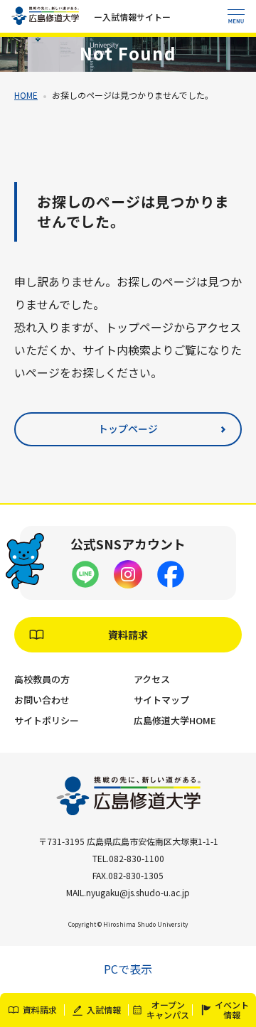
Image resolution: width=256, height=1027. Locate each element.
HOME (26, 95)
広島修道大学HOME (175, 720)
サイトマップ (161, 699)
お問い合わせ (42, 699)
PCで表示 (128, 968)
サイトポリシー (46, 720)
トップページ (128, 428)
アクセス (152, 679)
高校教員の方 (42, 679)
